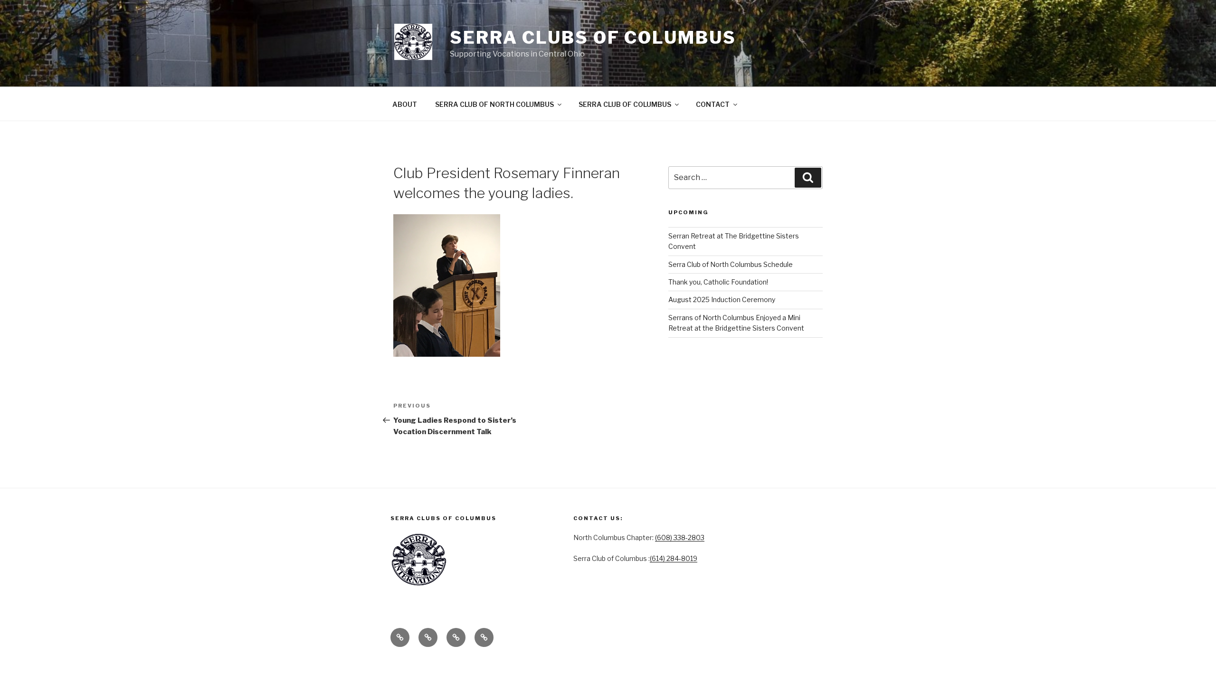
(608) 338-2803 (679, 537)
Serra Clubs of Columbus (593, 37)
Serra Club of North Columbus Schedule (730, 264)
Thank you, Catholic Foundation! (718, 282)
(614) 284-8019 (673, 558)
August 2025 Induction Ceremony (721, 299)
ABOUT (404, 104)
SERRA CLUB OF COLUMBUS (625, 104)
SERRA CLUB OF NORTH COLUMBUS (494, 104)
